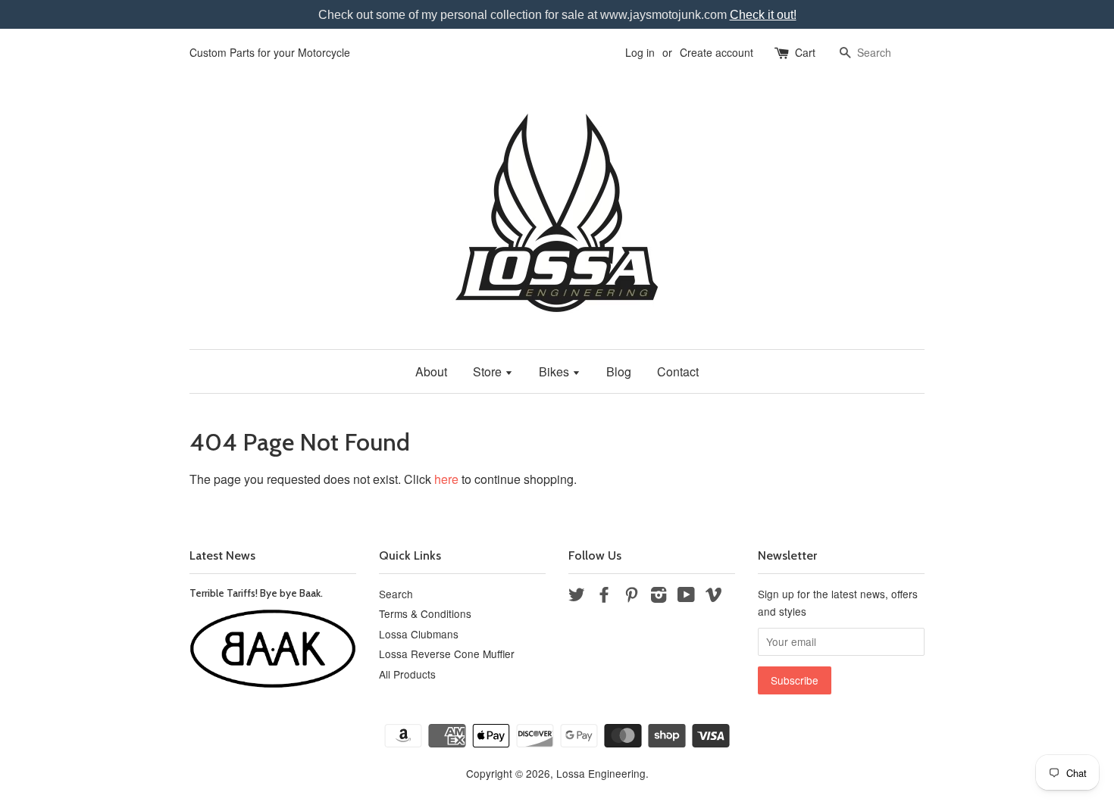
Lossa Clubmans (418, 633)
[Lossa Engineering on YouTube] (686, 596)
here (446, 479)
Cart (805, 52)
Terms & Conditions (425, 613)
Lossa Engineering (601, 773)
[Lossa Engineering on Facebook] (604, 596)
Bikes (555, 371)
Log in (640, 52)
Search (396, 593)
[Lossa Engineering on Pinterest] (631, 596)
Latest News (222, 555)
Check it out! (763, 14)
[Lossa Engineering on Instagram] (658, 596)
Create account (716, 52)
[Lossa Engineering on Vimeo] (714, 596)
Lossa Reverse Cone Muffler (447, 653)
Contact (678, 371)
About (431, 371)
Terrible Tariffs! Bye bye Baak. (256, 593)
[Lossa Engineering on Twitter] (576, 596)
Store (489, 371)
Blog (618, 371)
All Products (407, 674)
